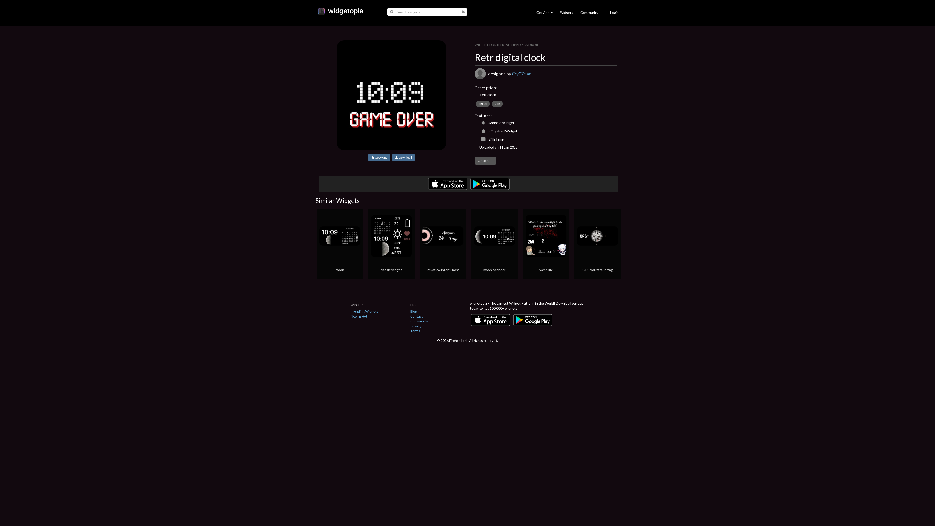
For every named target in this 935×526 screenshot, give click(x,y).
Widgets (566, 12)
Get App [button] (543, 12)
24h (497, 104)
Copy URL (380, 157)
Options (484, 161)
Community (589, 12)
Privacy (415, 326)
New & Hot (359, 316)
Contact (416, 316)
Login (614, 12)
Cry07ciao (521, 73)
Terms (415, 331)
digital (482, 104)
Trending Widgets (364, 311)
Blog (413, 311)
